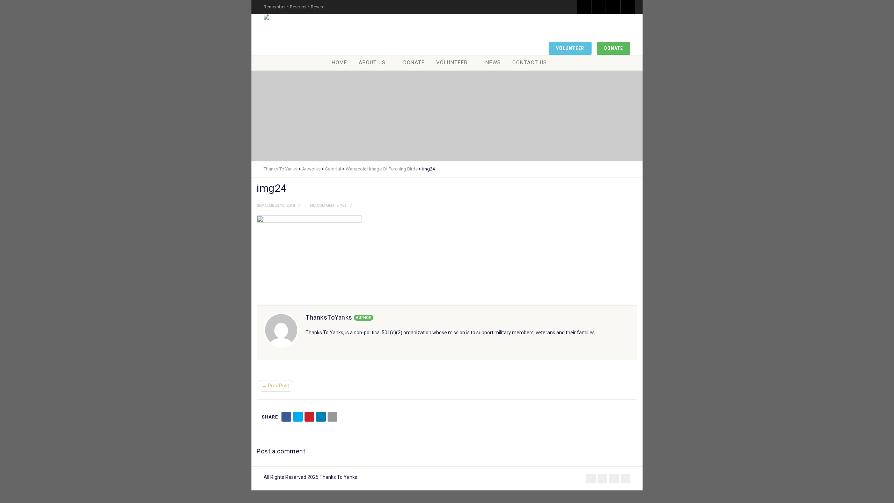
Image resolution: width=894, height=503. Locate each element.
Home (339, 62)
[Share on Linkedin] (321, 417)
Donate (613, 48)
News (493, 62)
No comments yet (328, 205)
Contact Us (529, 62)
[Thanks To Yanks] (268, 17)
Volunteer (570, 48)
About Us (372, 62)
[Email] (332, 417)
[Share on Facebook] (286, 417)
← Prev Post (275, 385)
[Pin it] (309, 417)
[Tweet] (298, 417)
